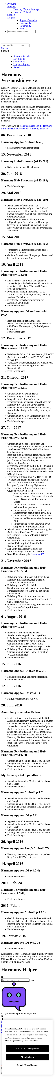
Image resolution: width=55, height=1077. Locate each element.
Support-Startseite (28, 20)
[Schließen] (48, 1024)
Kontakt (23, 28)
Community (25, 26)
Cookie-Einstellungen (27, 1065)
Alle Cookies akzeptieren (27, 1049)
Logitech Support (21, 64)
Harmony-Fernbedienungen (26, 9)
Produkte (11, 3)
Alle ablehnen (27, 1057)
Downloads (25, 23)
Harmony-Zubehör (22, 12)
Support (11, 14)
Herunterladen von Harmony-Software (29, 128)
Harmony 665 (37, 554)
